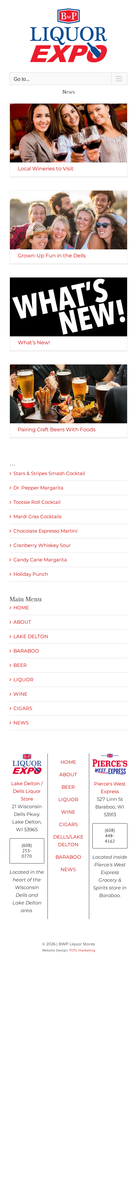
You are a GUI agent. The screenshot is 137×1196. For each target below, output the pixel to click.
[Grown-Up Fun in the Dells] (68, 220)
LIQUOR (23, 679)
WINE (20, 694)
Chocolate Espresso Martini (45, 531)
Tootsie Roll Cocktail (37, 502)
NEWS (21, 723)
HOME (21, 608)
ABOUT (22, 622)
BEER (20, 665)
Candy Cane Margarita (40, 560)
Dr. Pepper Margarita (38, 488)
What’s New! (34, 343)
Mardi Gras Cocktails (37, 516)
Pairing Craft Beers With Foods (57, 429)
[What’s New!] (68, 307)
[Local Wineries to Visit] (68, 133)
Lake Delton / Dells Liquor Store (27, 791)
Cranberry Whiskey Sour (42, 545)
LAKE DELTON (30, 636)
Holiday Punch (30, 574)
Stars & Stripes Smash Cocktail (49, 473)
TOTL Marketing (82, 950)
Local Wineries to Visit (46, 169)
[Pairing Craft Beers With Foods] (68, 393)
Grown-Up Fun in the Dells (52, 256)
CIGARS (22, 708)
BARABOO (26, 651)
